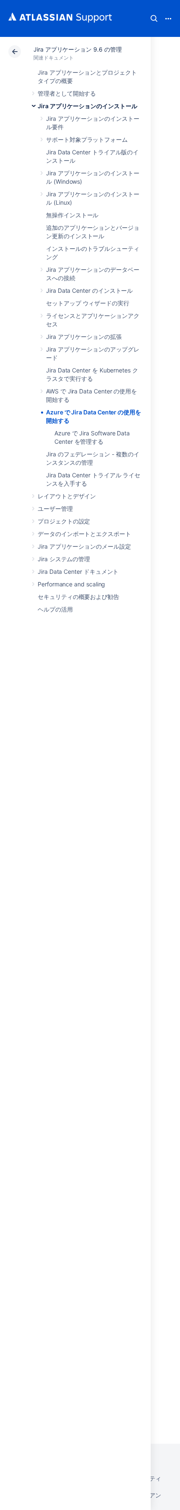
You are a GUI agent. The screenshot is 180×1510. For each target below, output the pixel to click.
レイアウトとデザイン (67, 496)
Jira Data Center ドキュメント (78, 571)
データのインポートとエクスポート (84, 533)
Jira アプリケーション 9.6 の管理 (77, 49)
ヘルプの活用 (55, 609)
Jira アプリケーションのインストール (87, 105)
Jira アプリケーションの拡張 (84, 336)
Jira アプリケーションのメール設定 (84, 546)
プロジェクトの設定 (64, 521)
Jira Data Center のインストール (89, 290)
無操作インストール (72, 215)
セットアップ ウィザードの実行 (87, 303)
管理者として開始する (67, 93)
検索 (154, 18)
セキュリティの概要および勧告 (78, 596)
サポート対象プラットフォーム (87, 139)
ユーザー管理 (55, 508)
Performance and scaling (71, 584)
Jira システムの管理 (64, 558)
